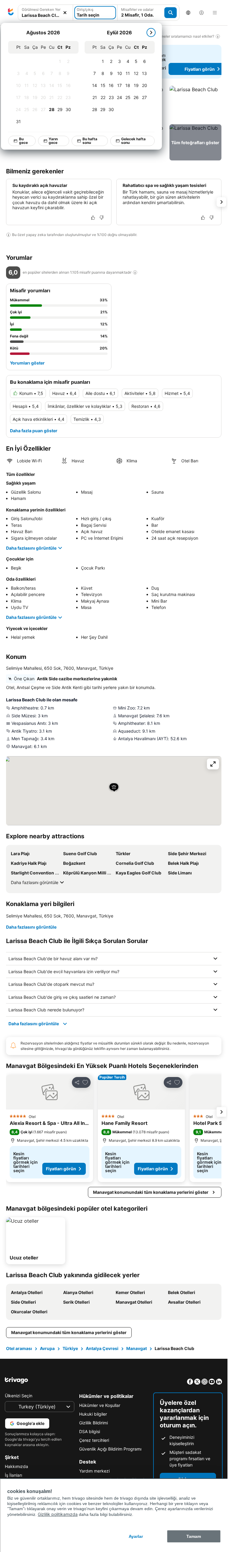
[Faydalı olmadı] (101, 217)
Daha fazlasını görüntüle (31, 548)
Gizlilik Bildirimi (93, 1422)
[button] (195, 104)
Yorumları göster (27, 362)
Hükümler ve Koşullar (99, 1405)
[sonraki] (151, 32)
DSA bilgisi (89, 1431)
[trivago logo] (10, 12)
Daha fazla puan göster (33, 430)
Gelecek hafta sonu (133, 141)
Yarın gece (53, 141)
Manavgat (136, 1348)
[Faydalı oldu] (93, 217)
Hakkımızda (16, 1466)
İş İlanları (13, 1475)
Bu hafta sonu (89, 141)
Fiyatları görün (61, 1168)
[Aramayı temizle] (65, 12)
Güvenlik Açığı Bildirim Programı (110, 1448)
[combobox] (45, 15)
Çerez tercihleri (94, 1440)
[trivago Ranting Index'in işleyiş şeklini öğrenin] (135, 272)
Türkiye (70, 1348)
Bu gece (23, 141)
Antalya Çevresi (102, 1348)
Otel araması (19, 1348)
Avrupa (47, 1348)
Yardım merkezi (94, 1470)
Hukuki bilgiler (93, 1414)
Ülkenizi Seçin (18, 1395)
